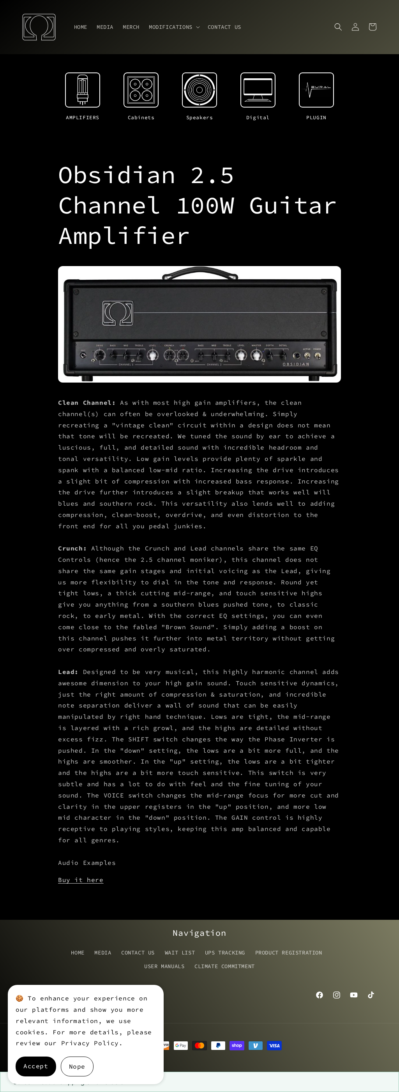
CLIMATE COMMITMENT (224, 966)
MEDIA (102, 952)
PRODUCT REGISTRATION (288, 952)
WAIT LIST (180, 952)
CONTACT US (138, 952)
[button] (173, 27)
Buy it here (81, 880)
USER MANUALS (164, 966)
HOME (77, 952)
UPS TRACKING (225, 952)
